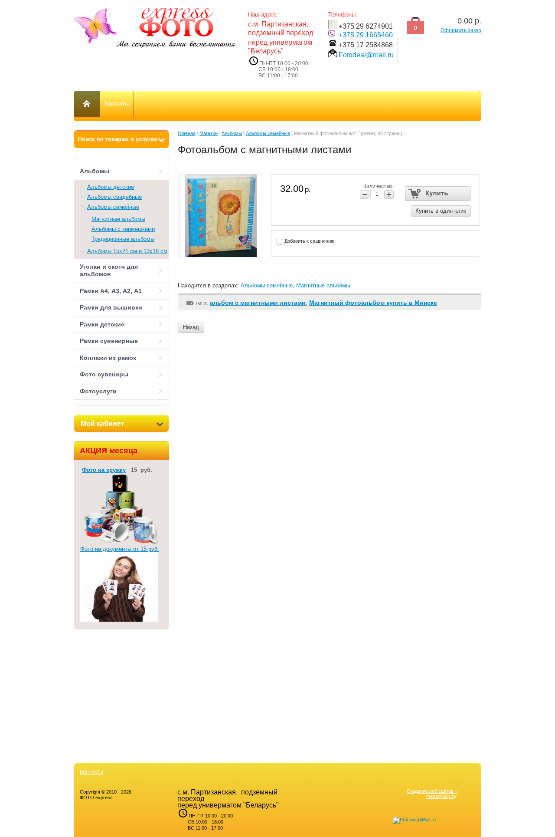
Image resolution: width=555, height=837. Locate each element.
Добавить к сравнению (308, 241)
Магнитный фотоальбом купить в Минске (373, 302)
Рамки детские (102, 324)
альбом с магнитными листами (258, 302)
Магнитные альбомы (118, 219)
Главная (187, 133)
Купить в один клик (440, 211)
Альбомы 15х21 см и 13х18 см (127, 251)
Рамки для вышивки (111, 307)
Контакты (91, 772)
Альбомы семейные (113, 207)
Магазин (208, 133)
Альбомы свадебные (114, 197)
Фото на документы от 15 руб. (119, 549)
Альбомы (94, 171)
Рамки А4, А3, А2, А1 (111, 290)
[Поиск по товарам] (121, 139)
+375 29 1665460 (367, 35)
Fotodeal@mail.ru (366, 55)
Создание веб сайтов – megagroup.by (432, 793)
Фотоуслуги (98, 391)
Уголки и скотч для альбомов (109, 270)
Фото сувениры (104, 374)
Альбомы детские (110, 187)
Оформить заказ (461, 30)
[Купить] (437, 193)
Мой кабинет (102, 423)
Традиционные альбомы (122, 239)
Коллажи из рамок (108, 357)
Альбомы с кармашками (123, 229)
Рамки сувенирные (109, 340)
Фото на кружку (104, 470)
